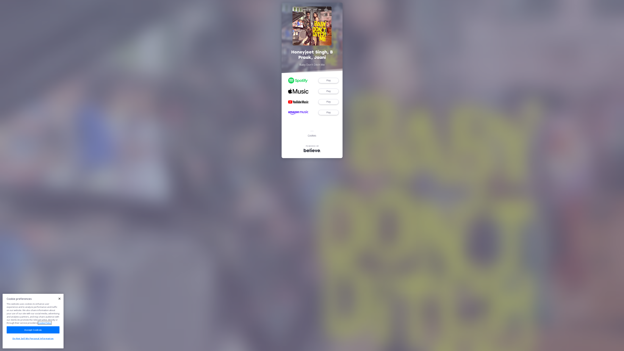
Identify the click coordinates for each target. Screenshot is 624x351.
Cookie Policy (44, 322)
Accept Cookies (33, 329)
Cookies (312, 135)
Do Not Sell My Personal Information (33, 338)
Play (328, 80)
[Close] (59, 298)
